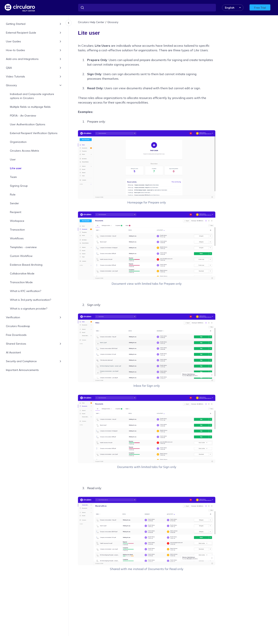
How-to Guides (15, 50)
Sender (14, 203)
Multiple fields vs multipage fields (30, 107)
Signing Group (19, 185)
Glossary (11, 85)
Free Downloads (16, 335)
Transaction (17, 229)
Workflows (17, 238)
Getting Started (15, 24)
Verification (13, 317)
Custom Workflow (21, 256)
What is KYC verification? (25, 291)
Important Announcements (22, 370)
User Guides (13, 41)
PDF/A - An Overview (23, 115)
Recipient (15, 212)
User (13, 159)
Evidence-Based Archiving (26, 264)
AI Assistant (13, 352)
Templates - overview (23, 247)
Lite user (16, 168)
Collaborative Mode (22, 273)
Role (12, 194)
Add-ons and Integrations (22, 59)
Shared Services (16, 343)
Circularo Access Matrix (24, 150)
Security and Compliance (21, 361)
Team (13, 177)
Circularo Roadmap (18, 326)
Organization (18, 142)
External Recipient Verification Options (34, 133)
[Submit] (82, 8)
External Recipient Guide (21, 32)
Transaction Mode (21, 282)
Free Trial (260, 7)
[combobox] (147, 7)
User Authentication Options (27, 124)
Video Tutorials (15, 76)
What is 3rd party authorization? (30, 300)
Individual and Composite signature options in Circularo (32, 96)
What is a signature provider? (28, 308)
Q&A (9, 67)
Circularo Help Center (91, 22)
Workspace (17, 221)
